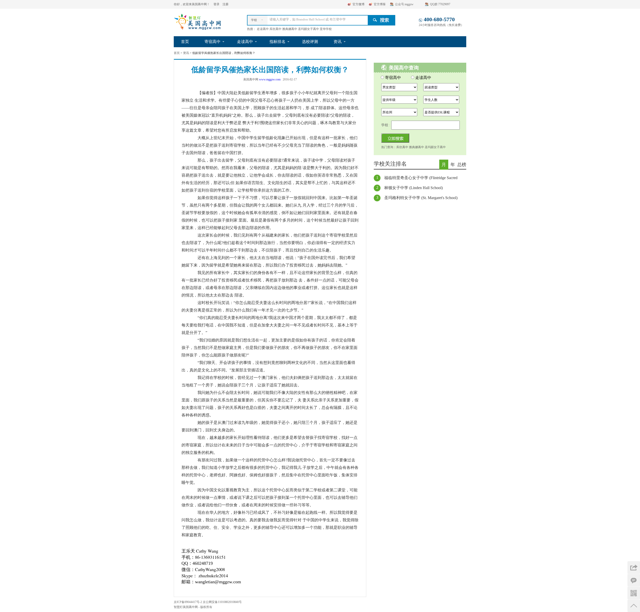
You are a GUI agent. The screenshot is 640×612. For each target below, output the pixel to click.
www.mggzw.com (269, 79)
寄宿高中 (212, 41)
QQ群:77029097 (440, 4)
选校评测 (310, 41)
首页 (185, 41)
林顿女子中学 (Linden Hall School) (413, 188)
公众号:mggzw (404, 4)
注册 (225, 4)
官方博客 (380, 4)
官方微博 (358, 4)
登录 (217, 4)
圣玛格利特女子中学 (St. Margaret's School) (421, 198)
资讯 (338, 41)
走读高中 (245, 41)
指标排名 (278, 41)
